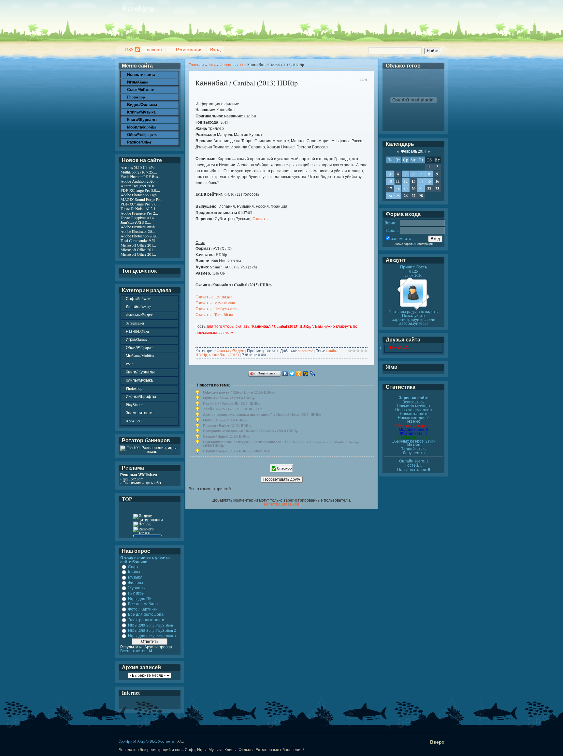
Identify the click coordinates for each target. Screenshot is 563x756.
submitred (305, 350)
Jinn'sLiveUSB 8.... (136, 222)
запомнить (401, 238)
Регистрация (189, 49)
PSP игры (136, 593)
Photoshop (134, 388)
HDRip (201, 354)
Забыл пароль (404, 244)
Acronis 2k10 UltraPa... (139, 167)
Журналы (137, 587)
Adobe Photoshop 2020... (140, 235)
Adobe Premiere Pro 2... (139, 213)
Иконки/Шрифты (141, 396)
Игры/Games (136, 339)
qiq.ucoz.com (133, 478)
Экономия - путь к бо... (143, 482)
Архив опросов (158, 646)
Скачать (260, 218)
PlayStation (134, 404)
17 (390, 188)
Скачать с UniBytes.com (216, 308)
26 (406, 196)
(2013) (233, 354)
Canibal (332, 350)
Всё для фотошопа (146, 614)
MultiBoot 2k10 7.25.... (139, 171)
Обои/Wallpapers (139, 347)
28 (421, 196)
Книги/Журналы (140, 371)
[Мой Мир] (305, 374)
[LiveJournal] (312, 374)
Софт (133, 566)
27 (413, 196)
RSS (129, 49)
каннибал (217, 354)
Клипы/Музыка (139, 380)
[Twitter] (292, 374)
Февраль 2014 (413, 151)
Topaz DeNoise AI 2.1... (139, 208)
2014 (212, 64)
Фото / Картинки (143, 609)
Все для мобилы (143, 603)
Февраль (228, 64)
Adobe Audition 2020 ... (139, 181)
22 (429, 188)
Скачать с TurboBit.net (214, 314)
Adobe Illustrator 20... (138, 231)
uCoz (180, 741)
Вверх (437, 741)
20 (413, 188)
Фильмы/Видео (230, 350)
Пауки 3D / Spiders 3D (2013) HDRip (231, 403)
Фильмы (135, 582)
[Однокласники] (299, 374)
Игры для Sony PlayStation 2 (152, 630)
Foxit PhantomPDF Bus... (141, 176)
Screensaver (135, 322)
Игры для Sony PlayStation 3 (152, 635)
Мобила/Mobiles (140, 355)
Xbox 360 (133, 420)
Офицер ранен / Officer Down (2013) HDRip (239, 392)
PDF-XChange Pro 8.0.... (140, 190)
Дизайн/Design (139, 306)
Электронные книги (146, 619)
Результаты (131, 646)
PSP (129, 363)
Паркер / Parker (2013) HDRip (227, 425)
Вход (215, 49)
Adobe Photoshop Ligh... (140, 194)
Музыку (135, 577)
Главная (153, 49)
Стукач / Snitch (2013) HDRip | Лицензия (236, 451)
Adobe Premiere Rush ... (140, 226)
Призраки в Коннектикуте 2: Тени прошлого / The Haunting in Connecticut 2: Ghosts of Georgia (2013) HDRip (281, 443)
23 (437, 188)
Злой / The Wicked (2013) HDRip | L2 (232, 409)
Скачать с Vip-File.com (215, 302)
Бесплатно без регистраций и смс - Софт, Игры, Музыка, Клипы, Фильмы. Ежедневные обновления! (211, 749)
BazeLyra (137, 8)
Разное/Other (137, 331)
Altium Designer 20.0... (139, 185)
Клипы (134, 571)
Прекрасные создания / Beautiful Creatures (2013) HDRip (250, 430)
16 (437, 181)
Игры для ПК (140, 598)
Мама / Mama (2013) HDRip (225, 420)
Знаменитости (139, 412)
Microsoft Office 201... (138, 245)
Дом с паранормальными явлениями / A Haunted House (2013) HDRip (262, 414)
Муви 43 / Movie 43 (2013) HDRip (229, 398)
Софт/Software (138, 298)
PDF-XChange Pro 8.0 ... (140, 203)
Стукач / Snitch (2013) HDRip (226, 436)
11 (241, 64)
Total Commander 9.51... (140, 240)
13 (413, 181)
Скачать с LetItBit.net (213, 296)
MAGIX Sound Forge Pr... (141, 199)
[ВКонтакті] (285, 374)
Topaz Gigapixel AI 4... (139, 217)
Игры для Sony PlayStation (150, 624)
